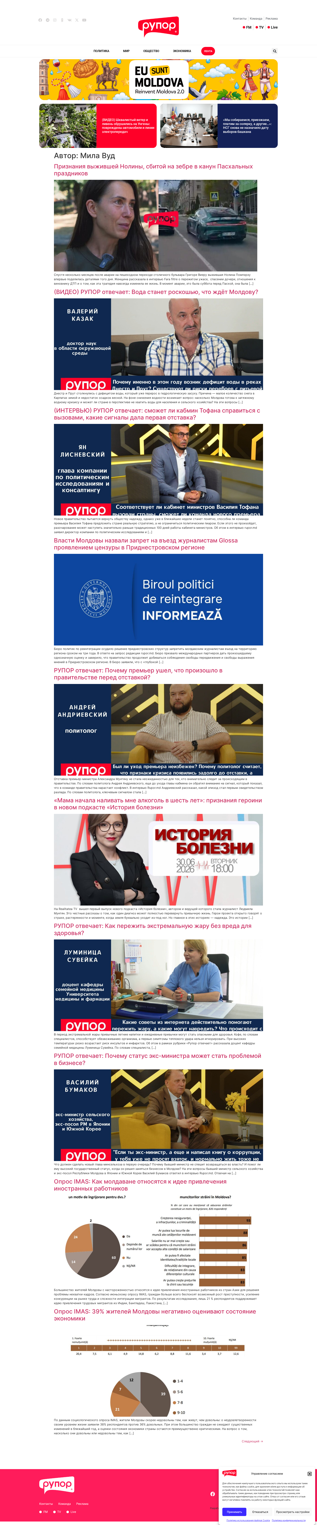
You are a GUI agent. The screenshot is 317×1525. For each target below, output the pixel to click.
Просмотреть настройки (292, 1512)
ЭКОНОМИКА (182, 51)
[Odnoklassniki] (62, 20)
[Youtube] (84, 20)
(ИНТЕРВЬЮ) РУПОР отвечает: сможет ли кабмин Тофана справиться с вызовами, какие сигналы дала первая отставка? (157, 414)
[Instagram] (55, 20)
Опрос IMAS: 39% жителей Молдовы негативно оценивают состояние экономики (155, 1315)
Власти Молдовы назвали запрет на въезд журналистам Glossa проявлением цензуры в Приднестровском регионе (146, 544)
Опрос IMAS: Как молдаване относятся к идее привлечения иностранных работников (140, 1185)
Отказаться (260, 1512)
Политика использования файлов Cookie (248, 1520)
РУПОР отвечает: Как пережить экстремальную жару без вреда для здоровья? (153, 929)
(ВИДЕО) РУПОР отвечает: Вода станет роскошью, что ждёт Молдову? (156, 291)
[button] (309, 1474)
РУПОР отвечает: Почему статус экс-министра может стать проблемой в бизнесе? (157, 1059)
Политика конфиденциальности (289, 1520)
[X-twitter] (77, 20)
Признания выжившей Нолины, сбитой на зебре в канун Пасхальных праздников (153, 170)
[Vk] (69, 20)
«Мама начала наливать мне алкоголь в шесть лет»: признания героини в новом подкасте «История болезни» (158, 804)
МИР (126, 51)
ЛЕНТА (208, 51)
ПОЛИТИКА (101, 51)
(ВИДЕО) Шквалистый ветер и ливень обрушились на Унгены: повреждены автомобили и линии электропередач (128, 126)
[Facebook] (40, 20)
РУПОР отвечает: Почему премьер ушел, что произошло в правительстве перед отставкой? (138, 674)
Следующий (252, 1441)
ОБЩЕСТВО (151, 51)
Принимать (234, 1512)
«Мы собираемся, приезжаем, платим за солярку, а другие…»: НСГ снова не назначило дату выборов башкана (247, 126)
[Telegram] (47, 20)
